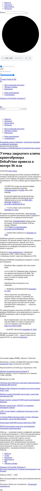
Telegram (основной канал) (10, 371)
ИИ (5, 461)
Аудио (6, 455)
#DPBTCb (16, 202)
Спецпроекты (9, 95)
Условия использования (27, 469)
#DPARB (7, 202)
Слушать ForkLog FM (8, 79)
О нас (38, 469)
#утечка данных (34, 148)
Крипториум (9, 7)
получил (33, 213)
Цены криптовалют (11, 93)
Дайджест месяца (10, 87)
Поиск (2, 12)
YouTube (13, 98)
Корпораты (8, 89)
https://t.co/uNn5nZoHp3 (18, 227)
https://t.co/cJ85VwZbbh (12, 326)
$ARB (21, 190)
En (1, 81)
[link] (6, 105)
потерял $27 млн (6, 364)
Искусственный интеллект (14, 85)
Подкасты (8, 9)
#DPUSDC (28, 200)
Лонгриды (8, 5)
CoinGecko (23, 337)
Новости (7, 3)
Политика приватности (8, 469)
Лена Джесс (12, 171)
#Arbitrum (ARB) (6, 148)
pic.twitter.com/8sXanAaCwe (14, 204)
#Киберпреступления (20, 148)
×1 (2, 69)
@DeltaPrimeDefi (10, 190)
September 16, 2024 (11, 210)
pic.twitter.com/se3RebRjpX (14, 229)
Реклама (3, 471)
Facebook (20, 98)
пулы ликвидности (15, 252)
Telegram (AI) (5, 98)
